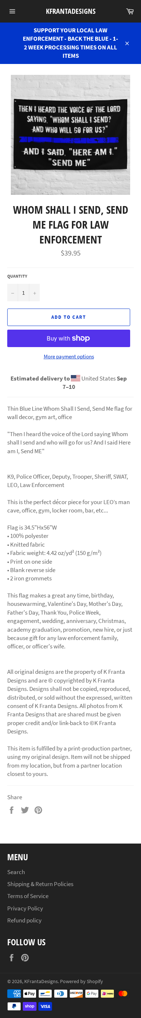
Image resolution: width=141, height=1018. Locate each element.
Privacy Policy (25, 908)
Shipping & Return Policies (40, 884)
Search (16, 872)
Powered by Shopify (81, 981)
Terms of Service (27, 896)
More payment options (69, 356)
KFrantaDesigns (70, 11)
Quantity (17, 276)
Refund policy (24, 920)
